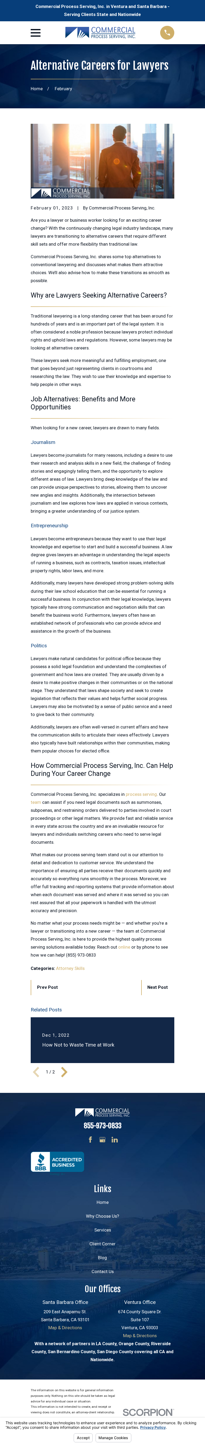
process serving (141, 794)
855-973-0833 (102, 1126)
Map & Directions (65, 1327)
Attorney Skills (70, 968)
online (124, 947)
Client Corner (102, 1243)
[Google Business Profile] (102, 1140)
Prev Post (47, 987)
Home (103, 1202)
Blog (102, 1257)
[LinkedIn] (115, 1140)
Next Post (157, 987)
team (36, 802)
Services (102, 1230)
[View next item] (64, 1072)
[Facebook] (90, 1140)
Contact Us (103, 1271)
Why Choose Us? (102, 1216)
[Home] (100, 32)
